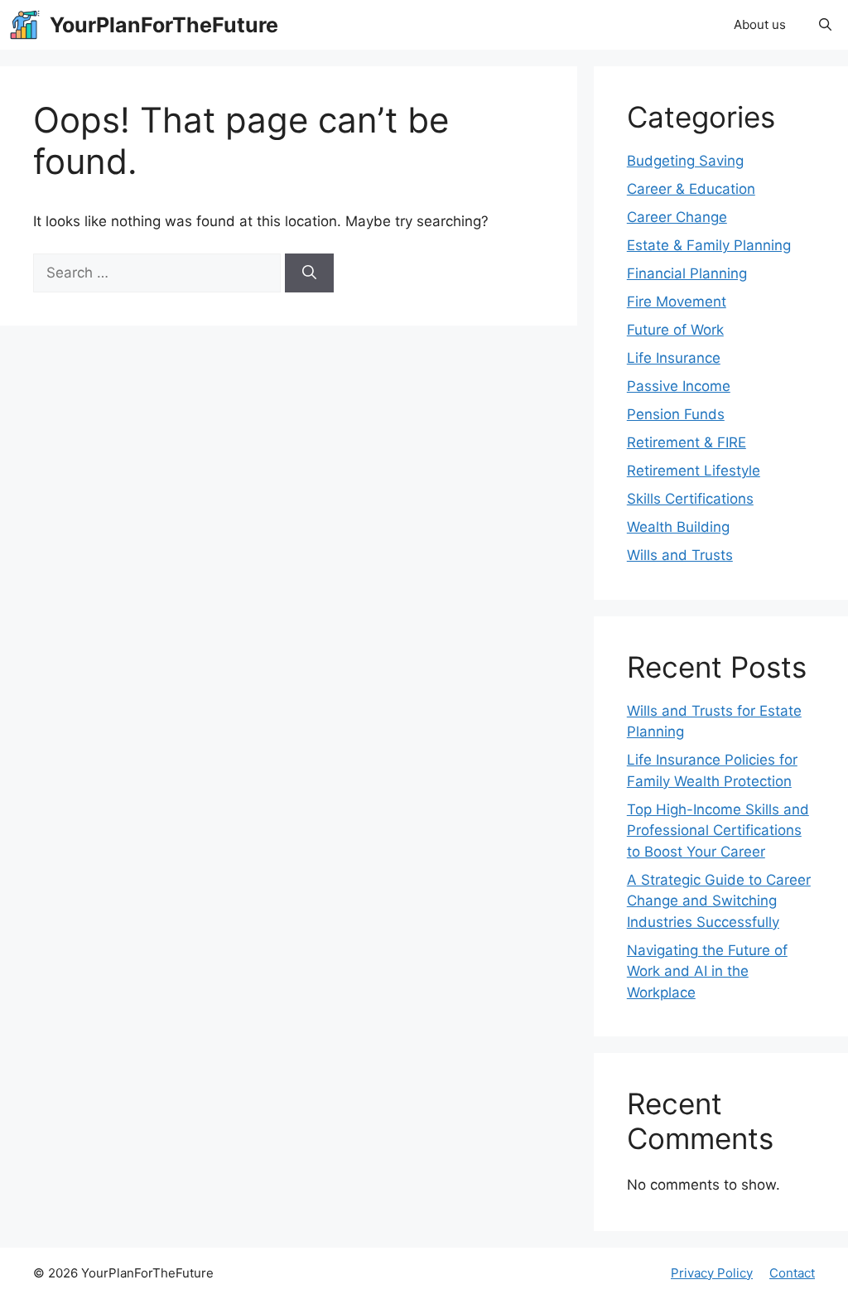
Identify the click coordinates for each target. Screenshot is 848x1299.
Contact (792, 1273)
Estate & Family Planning (709, 245)
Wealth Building (678, 527)
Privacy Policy (712, 1273)
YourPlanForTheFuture (164, 24)
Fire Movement (676, 301)
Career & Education (691, 189)
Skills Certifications (690, 498)
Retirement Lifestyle (693, 470)
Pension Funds (676, 414)
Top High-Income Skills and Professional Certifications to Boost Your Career (718, 830)
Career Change (677, 217)
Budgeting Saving (685, 160)
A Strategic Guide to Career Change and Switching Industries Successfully (719, 901)
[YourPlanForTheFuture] (24, 25)
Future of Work (675, 329)
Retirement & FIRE (686, 442)
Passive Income (678, 386)
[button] (825, 25)
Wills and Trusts (680, 555)
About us (760, 24)
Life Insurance (673, 358)
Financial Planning (687, 273)
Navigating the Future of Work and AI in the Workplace (707, 971)
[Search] (309, 273)
